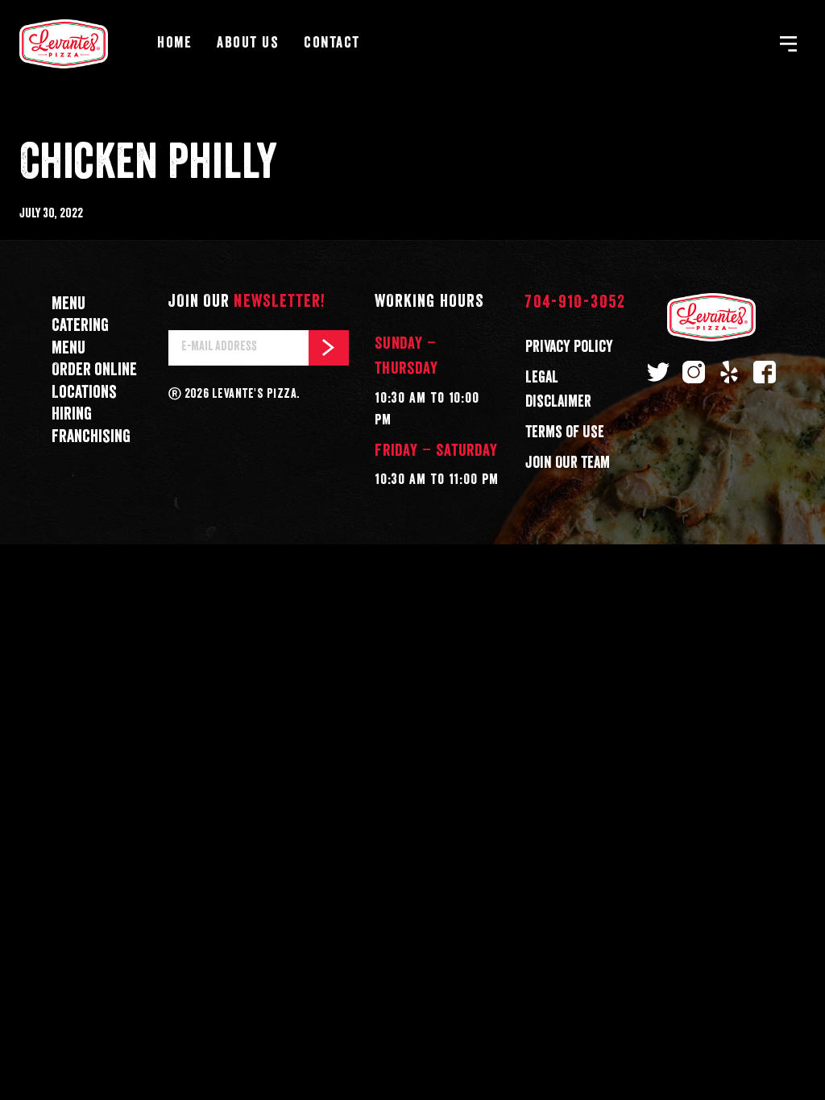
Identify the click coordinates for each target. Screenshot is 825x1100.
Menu (68, 304)
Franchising (91, 437)
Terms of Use (564, 432)
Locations (84, 392)
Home (174, 43)
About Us (248, 43)
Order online (94, 370)
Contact (332, 43)
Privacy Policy (569, 347)
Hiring (72, 414)
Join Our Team (567, 463)
